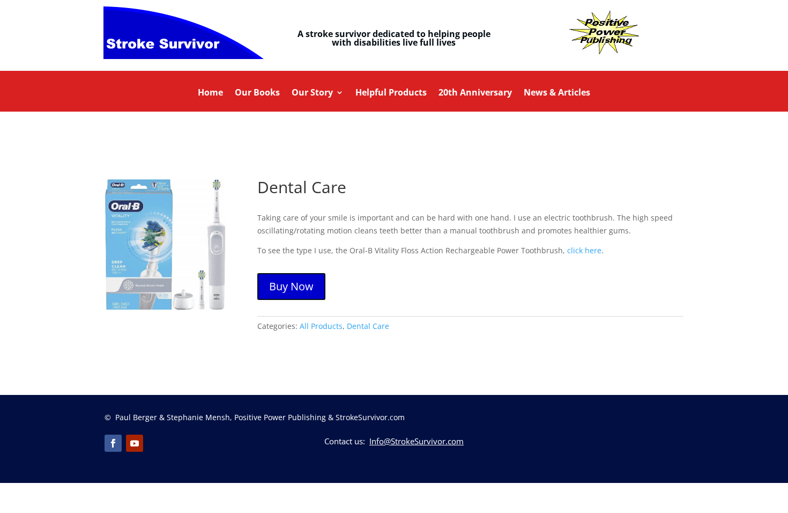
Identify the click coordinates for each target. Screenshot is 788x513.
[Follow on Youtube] (134, 443)
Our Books (257, 93)
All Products (321, 326)
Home (210, 93)
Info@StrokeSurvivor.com (416, 441)
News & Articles (557, 93)
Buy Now (291, 286)
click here (584, 250)
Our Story (312, 93)
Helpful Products (391, 93)
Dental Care (368, 326)
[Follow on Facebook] (113, 443)
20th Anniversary (475, 93)
